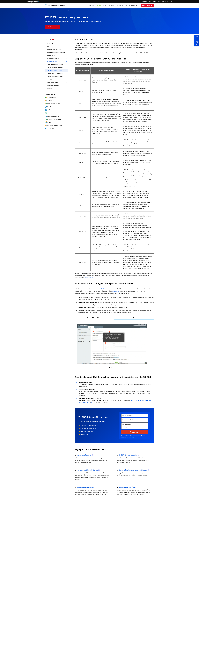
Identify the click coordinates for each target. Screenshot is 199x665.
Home (46, 10)
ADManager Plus (51, 97)
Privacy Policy (131, 437)
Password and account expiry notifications (133, 470)
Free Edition (48, 39)
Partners (154, 1)
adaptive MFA (116, 291)
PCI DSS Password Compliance (56, 70)
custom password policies (98, 289)
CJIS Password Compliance (55, 73)
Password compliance (62, 10)
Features (98, 5)
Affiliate (159, 1)
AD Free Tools (50, 128)
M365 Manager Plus (52, 110)
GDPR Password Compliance (55, 67)
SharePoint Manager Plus (54, 119)
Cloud (60, 125)
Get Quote (197, 44)
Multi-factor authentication (128, 455)
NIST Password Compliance (55, 76)
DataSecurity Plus (52, 113)
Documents (111, 5)
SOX (86, 402)
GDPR (92, 402)
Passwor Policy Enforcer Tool (55, 64)
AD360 (49, 122)
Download (146, 5)
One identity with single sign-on (87, 470)
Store (149, 1)
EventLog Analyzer (52, 106)
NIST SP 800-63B (89, 278)
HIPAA (143, 400)
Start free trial (52, 27)
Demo (104, 5)
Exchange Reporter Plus (53, 103)
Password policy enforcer (127, 487)
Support (127, 5)
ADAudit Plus (50, 100)
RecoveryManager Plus (53, 116)
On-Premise (55, 125)
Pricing (196, 39)
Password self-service (84, 455)
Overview (91, 5)
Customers (134, 5)
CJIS (83, 402)
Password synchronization (85, 487)
